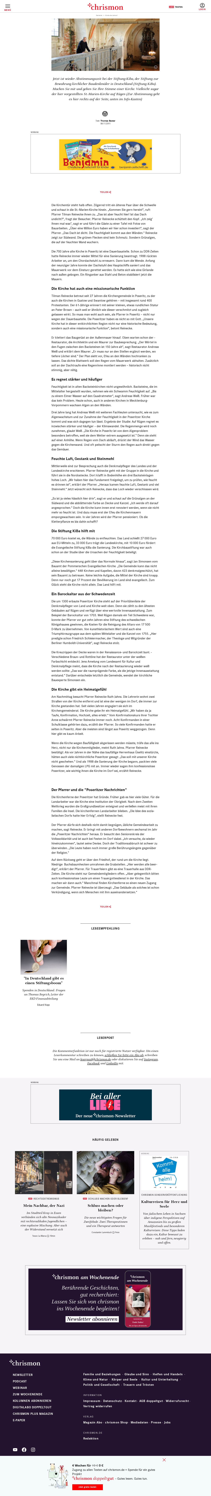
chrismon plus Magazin (33, 1414)
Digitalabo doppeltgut (32, 1407)
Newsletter (23, 1375)
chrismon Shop (116, 1422)
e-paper (19, 1420)
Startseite (99, 15)
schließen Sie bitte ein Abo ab (124, 1055)
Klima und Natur (95, 1379)
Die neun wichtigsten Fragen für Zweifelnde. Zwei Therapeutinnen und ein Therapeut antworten (105, 1222)
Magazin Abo (92, 1422)
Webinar (20, 1388)
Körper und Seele (124, 1379)
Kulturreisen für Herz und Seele (164, 1204)
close (164, 1459)
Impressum (91, 1401)
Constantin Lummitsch (102, 1232)
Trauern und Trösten (138, 1385)
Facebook (93, 1063)
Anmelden (202, 7)
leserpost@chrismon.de (95, 1059)
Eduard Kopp (43, 1004)
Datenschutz (112, 1401)
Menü (7, 10)
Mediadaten (139, 1422)
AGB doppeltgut (151, 1401)
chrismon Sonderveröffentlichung (164, 1194)
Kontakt (130, 1401)
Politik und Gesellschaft (101, 1385)
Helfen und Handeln (168, 1374)
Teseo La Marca (39, 1236)
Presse (156, 1422)
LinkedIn (112, 1063)
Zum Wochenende (27, 1394)
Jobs (167, 1422)
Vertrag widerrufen (97, 1406)
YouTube (15, 1449)
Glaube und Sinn (136, 1374)
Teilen (104, 192)
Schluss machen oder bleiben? (108, 1198)
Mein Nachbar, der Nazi (43, 1205)
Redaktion (91, 1438)
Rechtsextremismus (46, 1198)
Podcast (20, 1381)
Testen (175, 7)
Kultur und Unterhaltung (159, 1379)
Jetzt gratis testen (87, 1487)
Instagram (151, 1059)
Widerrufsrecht (177, 1401)
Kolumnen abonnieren (32, 1401)
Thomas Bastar (108, 121)
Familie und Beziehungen (102, 1374)
